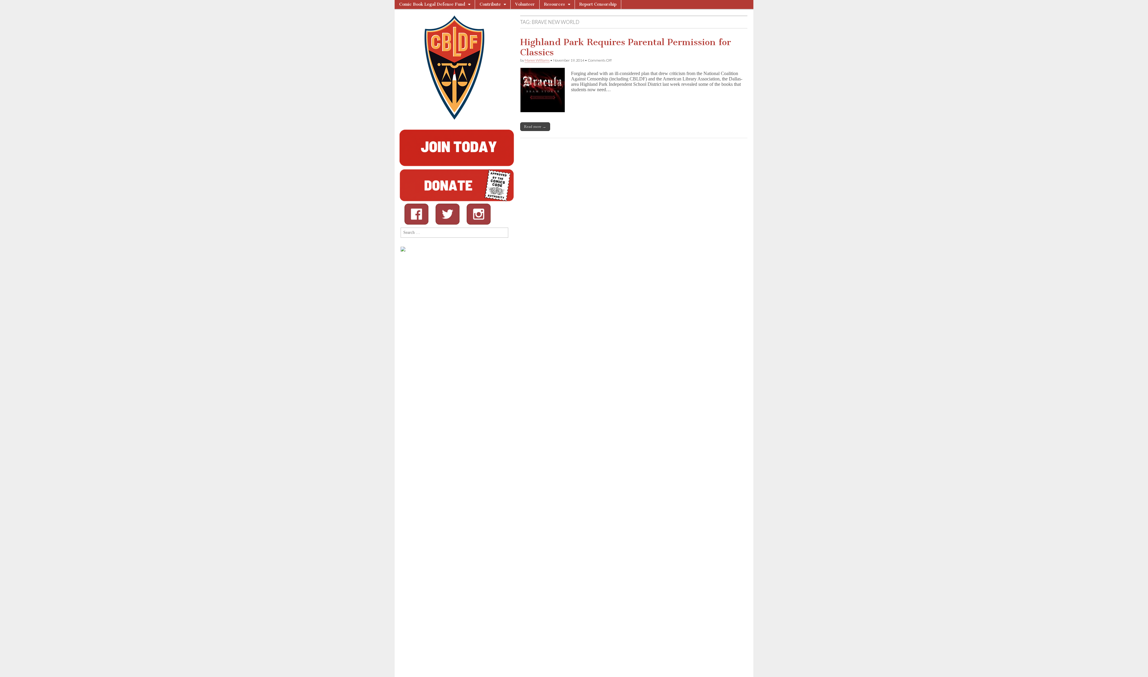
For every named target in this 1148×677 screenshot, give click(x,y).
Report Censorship (597, 4)
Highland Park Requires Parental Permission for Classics (625, 47)
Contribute (490, 4)
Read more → (535, 126)
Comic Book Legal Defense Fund (432, 4)
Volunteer (525, 4)
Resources (554, 4)
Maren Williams (537, 60)
